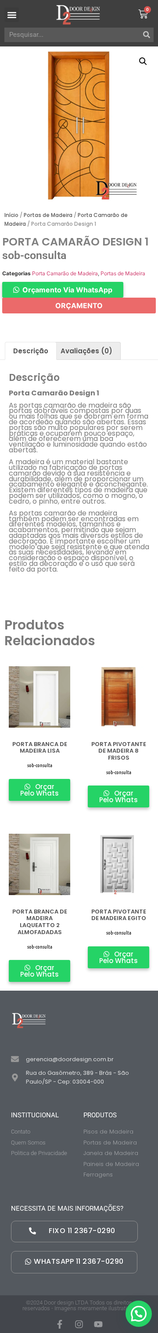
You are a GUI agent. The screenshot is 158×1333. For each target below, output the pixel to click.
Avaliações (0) (86, 350)
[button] (11, 14)
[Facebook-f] (59, 1324)
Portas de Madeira (48, 215)
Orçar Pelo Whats (39, 790)
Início (11, 215)
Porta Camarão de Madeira (65, 273)
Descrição (30, 350)
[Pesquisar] (146, 35)
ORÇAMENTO (79, 305)
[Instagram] (79, 1324)
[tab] (31, 351)
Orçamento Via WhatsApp (67, 289)
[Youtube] (98, 1324)
